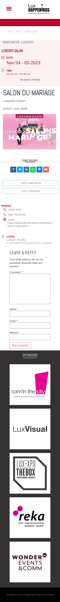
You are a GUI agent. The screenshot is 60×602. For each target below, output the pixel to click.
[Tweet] (20, 169)
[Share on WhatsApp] (33, 169)
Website (14, 332)
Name (14, 309)
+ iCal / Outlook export (30, 191)
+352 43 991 (19, 214)
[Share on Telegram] (39, 169)
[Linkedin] (26, 169)
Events (18, 32)
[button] (9, 9)
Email (13, 321)
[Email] (46, 169)
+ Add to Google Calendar (31, 183)
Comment (16, 272)
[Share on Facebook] (13, 169)
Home (10, 32)
